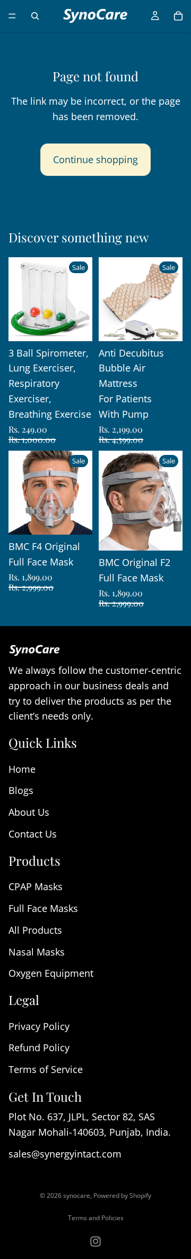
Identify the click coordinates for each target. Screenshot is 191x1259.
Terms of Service (45, 1069)
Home (22, 768)
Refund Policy (39, 1047)
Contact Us (32, 833)
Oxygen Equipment (50, 973)
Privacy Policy (39, 1025)
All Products (35, 929)
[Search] (35, 16)
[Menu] (12, 16)
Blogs (20, 790)
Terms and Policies (96, 1217)
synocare (76, 1195)
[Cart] (178, 16)
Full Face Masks (43, 908)
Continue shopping (95, 159)
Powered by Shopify (122, 1195)
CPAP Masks (35, 886)
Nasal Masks (36, 951)
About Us (28, 812)
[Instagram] (95, 1241)
